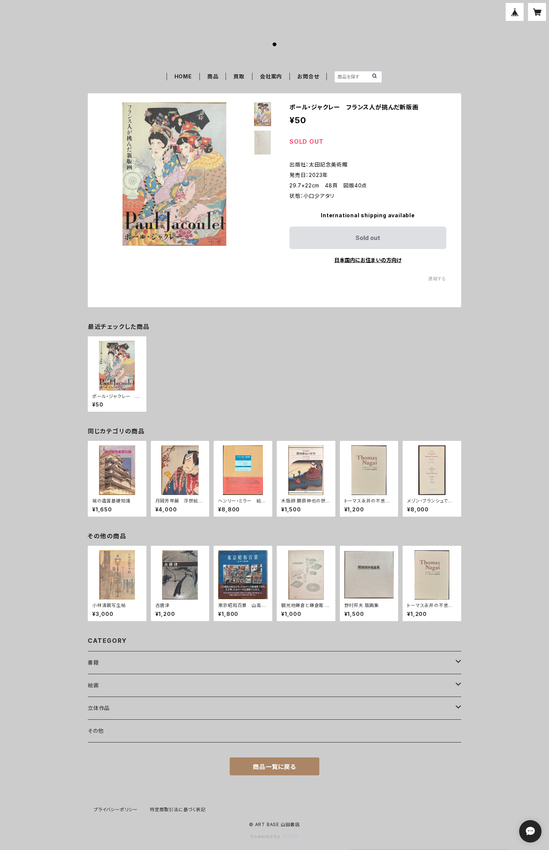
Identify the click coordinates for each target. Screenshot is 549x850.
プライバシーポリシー (116, 809)
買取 (239, 76)
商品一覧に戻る (274, 766)
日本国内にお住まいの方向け (367, 260)
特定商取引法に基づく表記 (178, 809)
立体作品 (99, 708)
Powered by (266, 836)
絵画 (93, 685)
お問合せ (308, 76)
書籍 (93, 662)
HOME (183, 76)
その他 (95, 731)
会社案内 (271, 76)
